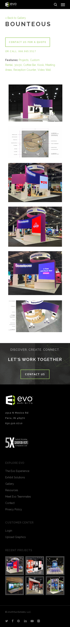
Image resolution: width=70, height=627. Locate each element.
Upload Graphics (15, 537)
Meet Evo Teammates (18, 496)
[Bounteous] (14, 565)
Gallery (9, 483)
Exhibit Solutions (15, 477)
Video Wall (44, 69)
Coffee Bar (29, 64)
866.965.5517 (27, 51)
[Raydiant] (55, 585)
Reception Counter (24, 69)
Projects (24, 60)
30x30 (18, 64)
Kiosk (40, 64)
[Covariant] (34, 585)
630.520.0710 (14, 423)
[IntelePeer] (55, 565)
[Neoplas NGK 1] (14, 585)
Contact (10, 502)
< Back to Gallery (15, 17)
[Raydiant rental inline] (34, 565)
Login (8, 530)
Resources (11, 490)
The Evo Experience (17, 471)
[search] (55, 4)
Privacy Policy (13, 509)
